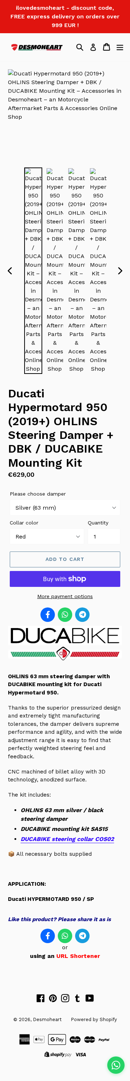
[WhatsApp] (65, 614)
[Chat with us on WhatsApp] (116, 1065)
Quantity (98, 523)
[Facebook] (47, 614)
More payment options (65, 596)
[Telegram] (82, 614)
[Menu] (120, 47)
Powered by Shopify (94, 1019)
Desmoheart (47, 1019)
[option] (33, 271)
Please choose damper (38, 494)
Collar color (24, 523)
